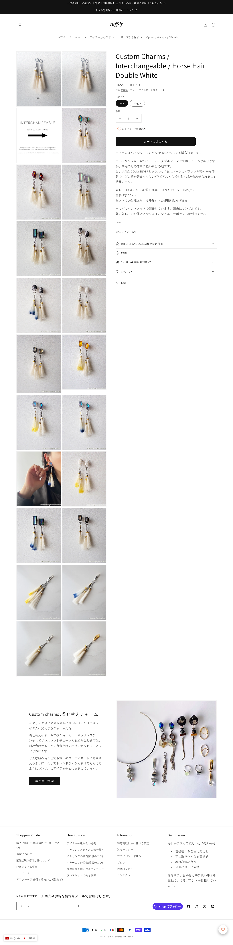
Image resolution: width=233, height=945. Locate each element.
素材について (24, 854)
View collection (45, 781)
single (137, 103)
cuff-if (110, 936)
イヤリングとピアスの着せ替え (85, 849)
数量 (118, 111)
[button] (20, 25)
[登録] (78, 906)
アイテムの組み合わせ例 (81, 843)
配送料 (124, 90)
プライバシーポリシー (130, 856)
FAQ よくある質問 (26, 866)
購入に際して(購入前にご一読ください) (38, 845)
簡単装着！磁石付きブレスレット (87, 869)
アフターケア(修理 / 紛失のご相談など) (39, 879)
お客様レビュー (126, 869)
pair (121, 103)
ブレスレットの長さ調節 (81, 875)
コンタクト (124, 875)
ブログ (121, 862)
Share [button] (123, 282)
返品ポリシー (125, 849)
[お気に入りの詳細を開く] (223, 929)
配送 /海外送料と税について (33, 860)
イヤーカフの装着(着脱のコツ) (85, 862)
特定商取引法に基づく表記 (133, 843)
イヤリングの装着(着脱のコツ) (85, 856)
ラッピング (23, 873)
